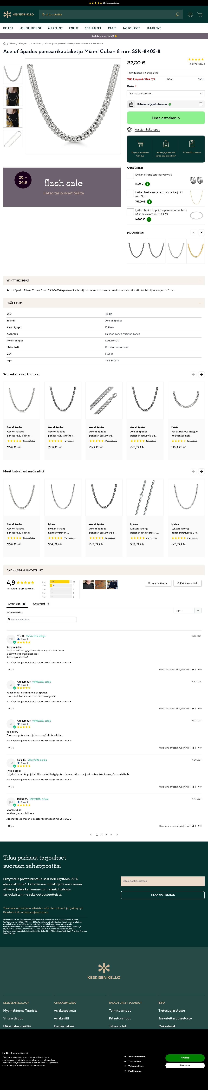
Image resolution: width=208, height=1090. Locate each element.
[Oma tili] (190, 14)
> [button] (117, 834)
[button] (201, 374)
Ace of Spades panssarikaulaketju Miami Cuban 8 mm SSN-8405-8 (74, 43)
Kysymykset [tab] (38, 603)
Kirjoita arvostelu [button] (189, 583)
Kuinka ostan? (64, 1026)
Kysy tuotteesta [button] (160, 583)
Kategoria (23, 43)
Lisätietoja (14, 303)
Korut (73, 28)
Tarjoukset (131, 28)
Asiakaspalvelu (65, 1011)
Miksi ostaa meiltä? (17, 1026)
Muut (112, 28)
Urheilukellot (30, 28)
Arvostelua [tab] (14, 603)
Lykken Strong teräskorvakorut (153, 175)
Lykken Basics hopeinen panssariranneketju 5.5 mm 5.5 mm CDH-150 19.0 (161, 212)
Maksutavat (166, 1026)
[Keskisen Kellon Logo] (18, 14)
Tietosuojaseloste (171, 1011)
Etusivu (4, 43)
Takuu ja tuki (118, 1026)
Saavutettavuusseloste (175, 1018)
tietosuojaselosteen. (36, 912)
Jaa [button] (12, 669)
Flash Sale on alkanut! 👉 (104, 36)
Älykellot (55, 28)
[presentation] (128, 101)
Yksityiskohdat (17, 280)
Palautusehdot (120, 1018)
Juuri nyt (154, 28)
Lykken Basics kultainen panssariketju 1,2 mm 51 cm (159, 194)
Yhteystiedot (13, 1018)
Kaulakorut (36, 43)
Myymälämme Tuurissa (20, 1011)
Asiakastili (61, 1018)
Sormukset (93, 28)
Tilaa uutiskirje (163, 895)
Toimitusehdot (120, 1011)
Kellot (8, 28)
